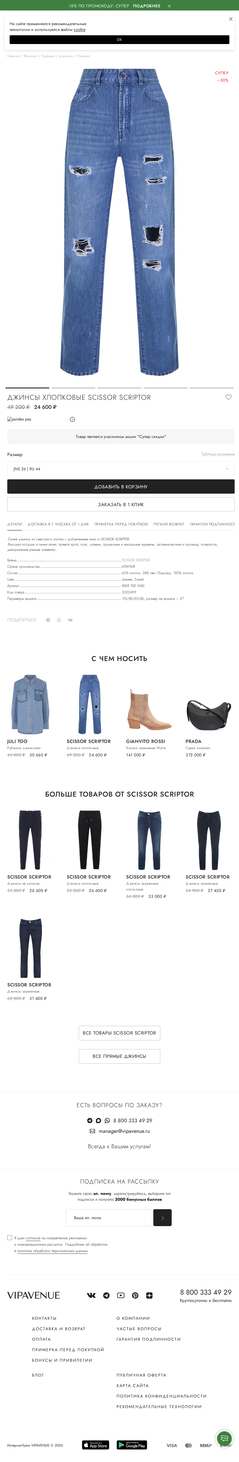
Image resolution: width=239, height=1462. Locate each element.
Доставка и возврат (59, 1329)
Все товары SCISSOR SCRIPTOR (119, 1033)
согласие (33, 1238)
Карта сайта (133, 1386)
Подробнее (147, 6)
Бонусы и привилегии (62, 1360)
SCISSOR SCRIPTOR (136, 560)
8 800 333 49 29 (132, 1120)
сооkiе (79, 29)
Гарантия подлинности (149, 1339)
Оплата (41, 1339)
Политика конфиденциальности (162, 1396)
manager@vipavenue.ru (124, 1131)
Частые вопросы (139, 1329)
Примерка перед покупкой (68, 1350)
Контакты (44, 1318)
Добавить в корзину (121, 486)
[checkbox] (57, 1244)
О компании (133, 1318)
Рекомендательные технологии (159, 1407)
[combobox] (121, 468)
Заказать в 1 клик (121, 504)
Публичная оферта (141, 1375)
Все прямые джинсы (119, 1056)
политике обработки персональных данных (52, 1251)
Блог (38, 1375)
